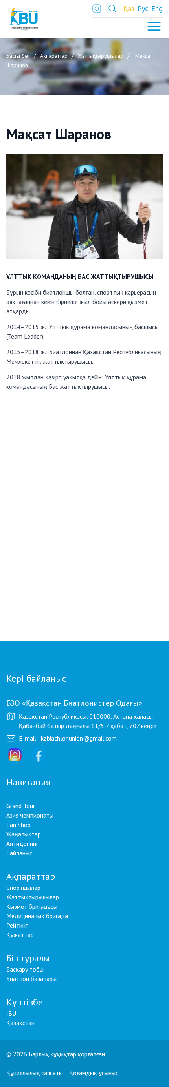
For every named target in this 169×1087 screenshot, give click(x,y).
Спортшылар (23, 887)
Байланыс (19, 853)
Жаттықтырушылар (32, 897)
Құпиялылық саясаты (34, 1073)
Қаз (128, 8)
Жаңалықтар (23, 834)
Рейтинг (17, 925)
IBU (11, 1013)
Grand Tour (20, 806)
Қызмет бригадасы (31, 906)
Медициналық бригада (37, 916)
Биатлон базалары (31, 979)
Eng (157, 8)
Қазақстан (20, 1023)
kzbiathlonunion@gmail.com (79, 738)
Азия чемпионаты (29, 815)
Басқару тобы (25, 969)
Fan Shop (18, 825)
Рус (143, 8)
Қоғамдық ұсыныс (93, 1073)
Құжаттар (20, 935)
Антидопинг (22, 843)
